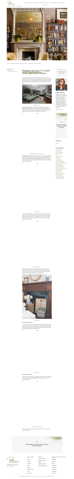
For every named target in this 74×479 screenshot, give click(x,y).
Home (26, 2)
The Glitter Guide (38, 426)
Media (28, 467)
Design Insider (59, 153)
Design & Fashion (59, 152)
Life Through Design (60, 161)
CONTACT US (45, 5)
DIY (56, 155)
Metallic (46, 378)
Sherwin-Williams (59, 169)
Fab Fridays (58, 157)
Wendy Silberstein (60, 178)
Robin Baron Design (13, 71)
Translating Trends (60, 177)
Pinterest (38, 105)
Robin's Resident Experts (61, 168)
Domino (38, 320)
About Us (29, 463)
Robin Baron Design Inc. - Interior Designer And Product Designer (40, 476)
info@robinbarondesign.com (12, 464)
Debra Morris (58, 151)
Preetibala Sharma (60, 165)
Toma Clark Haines (60, 176)
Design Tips (61, 2)
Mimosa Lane (38, 266)
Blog (28, 471)
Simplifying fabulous (15, 63)
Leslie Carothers (59, 160)
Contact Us (29, 473)
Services (30, 2)
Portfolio (36, 2)
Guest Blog (58, 159)
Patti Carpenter (59, 164)
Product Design (44, 2)
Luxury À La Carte (41, 458)
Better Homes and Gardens (38, 153)
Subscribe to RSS (59, 109)
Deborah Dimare (59, 150)
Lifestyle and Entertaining (61, 163)
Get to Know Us (53, 2)
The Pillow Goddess (60, 173)
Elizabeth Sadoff (59, 156)
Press (28, 465)
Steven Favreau (59, 170)
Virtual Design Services (42, 465)
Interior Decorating (41, 463)
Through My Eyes (59, 174)
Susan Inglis (58, 172)
